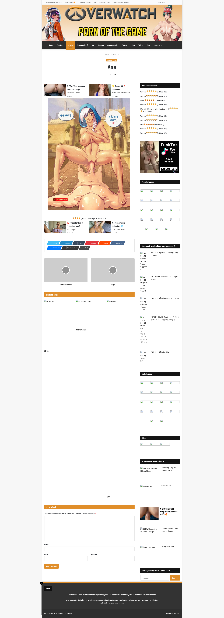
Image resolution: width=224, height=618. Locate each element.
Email (46, 554)
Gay (93, 45)
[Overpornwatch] (112, 23)
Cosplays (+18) (82, 45)
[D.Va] (121, 397)
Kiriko (46, 351)
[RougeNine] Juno (168, 546)
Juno (142, 124)
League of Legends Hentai (87, 2)
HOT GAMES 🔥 (70, 2)
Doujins (59, 45)
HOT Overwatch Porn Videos (153, 461)
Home (51, 45)
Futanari (125, 45)
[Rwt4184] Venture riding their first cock (154, 109)
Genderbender (112, 45)
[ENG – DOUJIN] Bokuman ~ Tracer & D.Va (164, 298)
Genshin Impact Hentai (121, 2)
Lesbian (101, 45)
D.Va (108, 497)
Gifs (148, 45)
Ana (115, 60)
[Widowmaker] (89, 313)
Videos (140, 45)
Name (46, 545)
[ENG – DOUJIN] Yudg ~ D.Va (159, 352)
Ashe (142, 100)
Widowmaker (81, 330)
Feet (133, 45)
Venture (143, 92)
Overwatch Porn (104, 2)
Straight (70, 45)
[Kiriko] (58, 324)
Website (94, 554)
